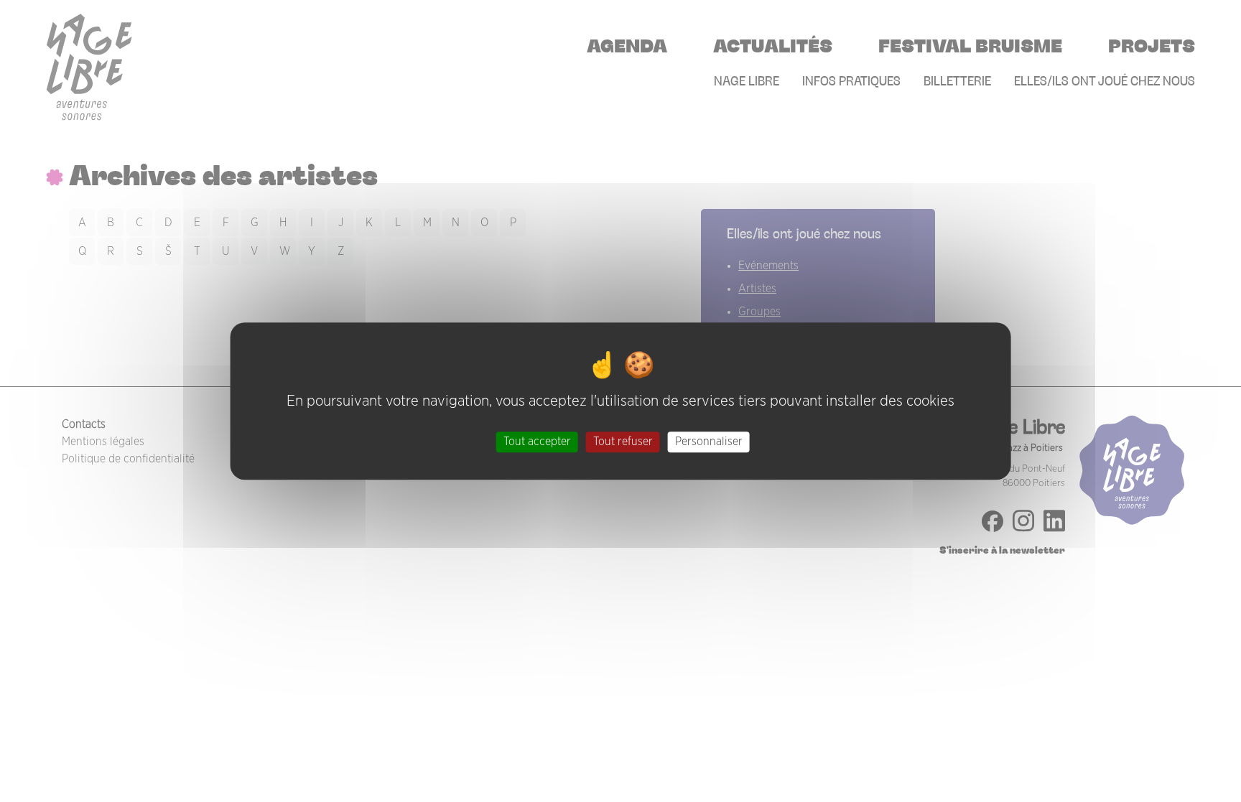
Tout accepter (537, 441)
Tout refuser (623, 441)
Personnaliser (709, 441)
